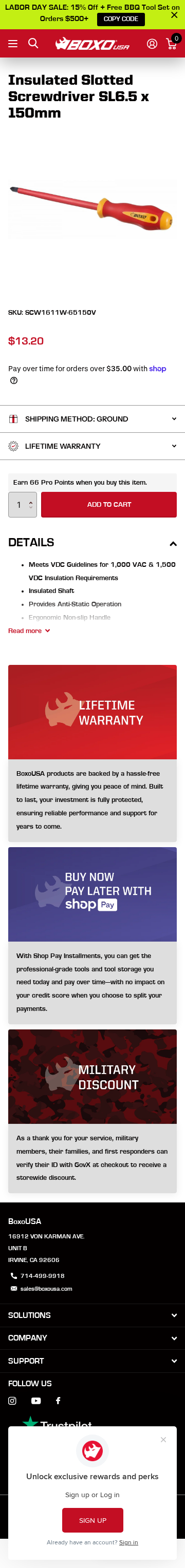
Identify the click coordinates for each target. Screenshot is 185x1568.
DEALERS (14, 43)
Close (92, 1315)
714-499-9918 (43, 1276)
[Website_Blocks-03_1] (92, 800)
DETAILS (31, 543)
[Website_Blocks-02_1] (92, 983)
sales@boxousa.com (46, 1289)
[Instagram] (12, 1401)
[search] (33, 43)
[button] (33, 496)
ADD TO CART (109, 504)
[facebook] (58, 1401)
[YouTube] (36, 1401)
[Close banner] (174, 15)
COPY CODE (121, 19)
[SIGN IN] (151, 43)
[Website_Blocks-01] (92, 1159)
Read (25, 631)
